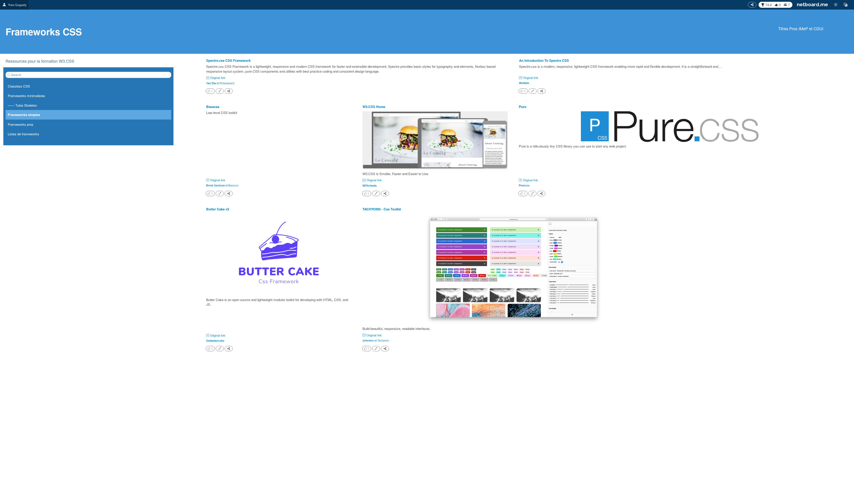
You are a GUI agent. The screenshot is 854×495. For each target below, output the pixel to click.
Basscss (212, 106)
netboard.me (812, 4)
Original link (217, 78)
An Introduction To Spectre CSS (544, 60)
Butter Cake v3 (217, 209)
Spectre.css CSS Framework (228, 60)
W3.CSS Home (374, 106)
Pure (522, 106)
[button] (845, 4)
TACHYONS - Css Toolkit (382, 209)
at (220, 83)
